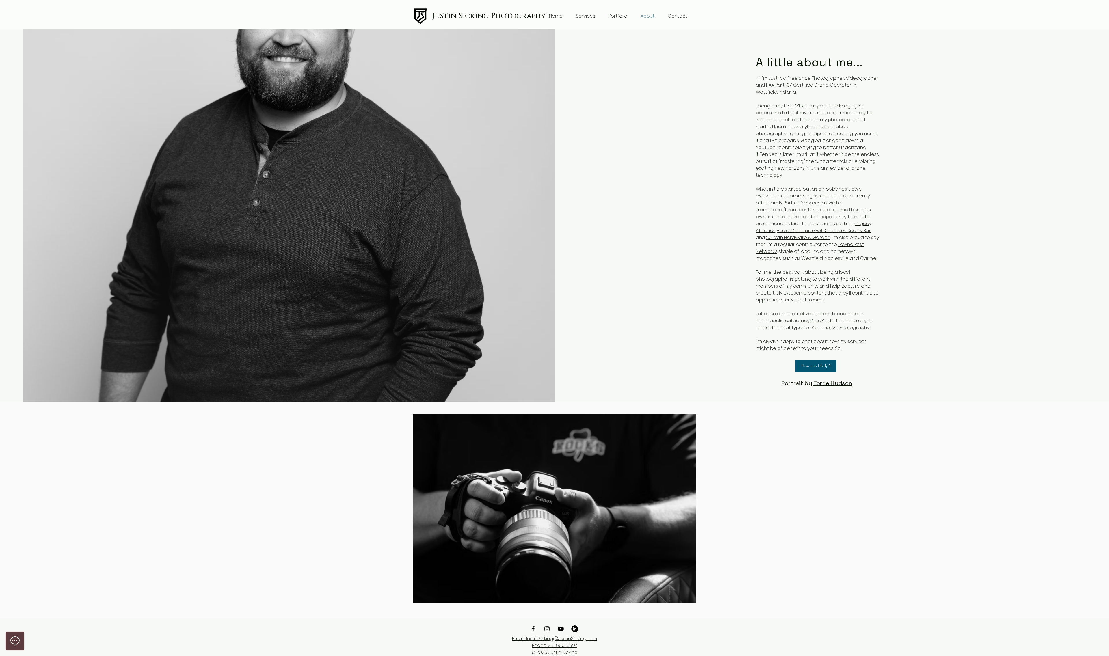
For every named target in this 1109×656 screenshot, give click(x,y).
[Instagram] (547, 628)
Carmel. (868, 258)
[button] (585, 16)
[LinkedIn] (574, 628)
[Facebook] (533, 628)
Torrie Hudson (832, 383)
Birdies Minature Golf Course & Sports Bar (824, 230)
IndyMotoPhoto (817, 320)
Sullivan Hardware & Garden (798, 237)
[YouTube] (560, 628)
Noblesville (837, 258)
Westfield (812, 258)
